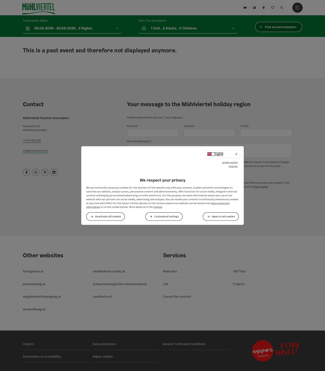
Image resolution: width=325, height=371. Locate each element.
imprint (233, 166)
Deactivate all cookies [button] (108, 216)
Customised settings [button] (166, 216)
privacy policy (230, 162)
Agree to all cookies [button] (223, 216)
